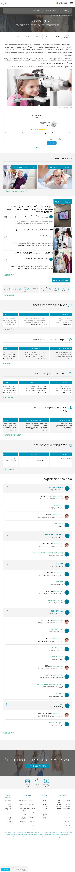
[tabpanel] (38, 132)
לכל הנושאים (9, 295)
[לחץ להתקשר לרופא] (16, 139)
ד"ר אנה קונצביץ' (45, 814)
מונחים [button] (18, 36)
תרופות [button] (57, 36)
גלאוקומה (15, 59)
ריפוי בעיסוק (8, 801)
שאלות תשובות (59, 801)
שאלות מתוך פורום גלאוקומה (58, 479)
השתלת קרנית (48, 63)
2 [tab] (37, 147)
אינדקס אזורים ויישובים (59, 810)
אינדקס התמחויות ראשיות (58, 805)
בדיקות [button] (47, 36)
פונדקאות (32, 801)
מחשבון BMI (22, 805)
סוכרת (33, 825)
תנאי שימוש (67, 813)
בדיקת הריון (8, 813)
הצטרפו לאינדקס (68, 805)
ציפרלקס (32, 821)
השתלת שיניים (31, 809)
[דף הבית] (61, 3)
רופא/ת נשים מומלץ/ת (8, 805)
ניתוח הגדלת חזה (22, 814)
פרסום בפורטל (66, 825)
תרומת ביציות (22, 801)
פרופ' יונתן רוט (45, 810)
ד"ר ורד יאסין (45, 805)
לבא (6, 132)
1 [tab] (38, 147)
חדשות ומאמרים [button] (66, 36)
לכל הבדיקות (9, 363)
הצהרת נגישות (66, 809)
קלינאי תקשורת (9, 818)
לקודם (69, 132)
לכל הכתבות (9, 275)
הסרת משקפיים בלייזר (8, 822)
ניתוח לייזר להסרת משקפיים (63, 63)
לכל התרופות (9, 329)
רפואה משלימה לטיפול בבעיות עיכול (22, 818)
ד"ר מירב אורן (44, 801)
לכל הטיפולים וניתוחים (12, 435)
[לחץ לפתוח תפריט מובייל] (71, 3)
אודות (68, 801)
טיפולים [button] (28, 36)
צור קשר (68, 817)
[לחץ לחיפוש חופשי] (6, 11)
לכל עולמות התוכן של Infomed (15, 191)
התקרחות (32, 817)
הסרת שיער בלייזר (23, 810)
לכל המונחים (9, 469)
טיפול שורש (32, 805)
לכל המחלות (9, 397)
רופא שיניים (23, 821)
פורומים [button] (8, 36)
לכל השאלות (9, 732)
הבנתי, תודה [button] (5, 869)
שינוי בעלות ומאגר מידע (67, 822)
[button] (6, 3)
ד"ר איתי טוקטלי (44, 818)
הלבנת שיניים (31, 813)
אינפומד (70, 15)
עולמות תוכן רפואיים (62, 15)
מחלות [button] (37, 36)
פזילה (34, 61)
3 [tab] (36, 147)
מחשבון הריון (8, 809)
